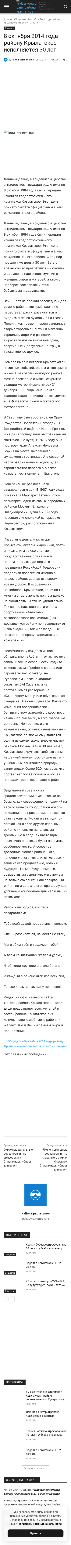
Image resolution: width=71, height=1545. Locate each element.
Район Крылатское (23, 59)
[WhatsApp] (37, 69)
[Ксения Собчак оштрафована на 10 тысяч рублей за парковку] (13, 1249)
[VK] (19, 69)
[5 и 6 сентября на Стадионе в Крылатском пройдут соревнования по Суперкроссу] (13, 1396)
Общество (20, 19)
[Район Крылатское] (6, 60)
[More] (55, 69)
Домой (8, 19)
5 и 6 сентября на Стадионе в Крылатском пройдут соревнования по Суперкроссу (45, 1395)
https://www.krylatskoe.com (36, 1219)
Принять (35, 1533)
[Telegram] (28, 69)
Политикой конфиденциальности (40, 1523)
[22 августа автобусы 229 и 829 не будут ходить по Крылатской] (13, 1286)
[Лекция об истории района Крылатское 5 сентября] (13, 1417)
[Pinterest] (45, 69)
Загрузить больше (34, 1468)
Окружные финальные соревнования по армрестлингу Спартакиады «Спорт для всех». (18, 1157)
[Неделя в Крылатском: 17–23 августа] (13, 1268)
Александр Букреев (15, 1500)
